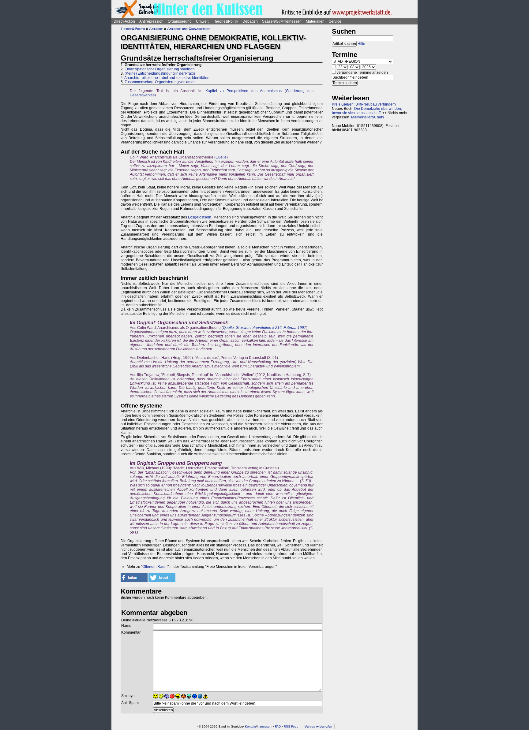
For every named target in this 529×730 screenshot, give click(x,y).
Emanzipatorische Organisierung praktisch (160, 69)
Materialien (315, 21)
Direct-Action (124, 21)
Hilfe (361, 44)
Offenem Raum (154, 566)
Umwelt (202, 21)
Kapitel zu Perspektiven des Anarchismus (243, 91)
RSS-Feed (291, 726)
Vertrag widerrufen (318, 726)
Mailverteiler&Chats (367, 117)
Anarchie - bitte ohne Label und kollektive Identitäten (166, 78)
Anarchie (156, 29)
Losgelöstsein (199, 217)
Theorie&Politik (225, 21)
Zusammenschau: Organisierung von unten (160, 82)
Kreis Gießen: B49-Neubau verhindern (364, 104)
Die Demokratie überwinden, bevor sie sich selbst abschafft (367, 110)
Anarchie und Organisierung (188, 29)
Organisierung (180, 21)
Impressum (264, 726)
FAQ (278, 726)
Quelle (221, 157)
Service (335, 21)
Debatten (250, 21)
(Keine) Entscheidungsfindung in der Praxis (160, 73)
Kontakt (250, 726)
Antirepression (151, 21)
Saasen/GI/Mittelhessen (282, 21)
